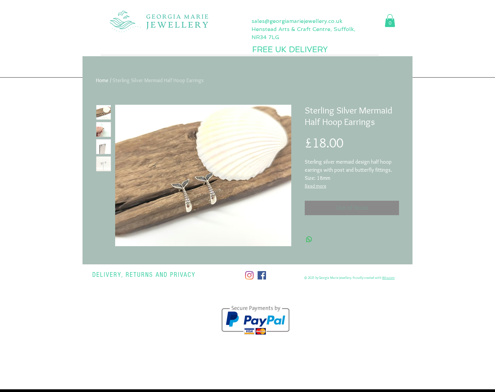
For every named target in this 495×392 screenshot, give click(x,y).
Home (102, 80)
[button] (390, 20)
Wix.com (388, 277)
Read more (315, 186)
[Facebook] (262, 275)
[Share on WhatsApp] (309, 239)
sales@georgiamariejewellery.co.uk (297, 21)
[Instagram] (249, 275)
